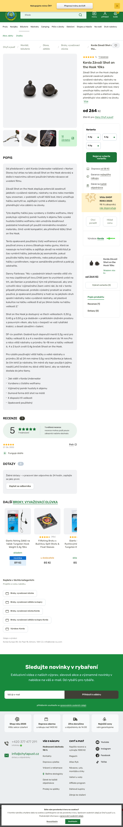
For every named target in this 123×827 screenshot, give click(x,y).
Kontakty (47, 756)
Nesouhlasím (52, 821)
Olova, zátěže (46, 47)
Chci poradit (93, 221)
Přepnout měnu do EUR (74, 6)
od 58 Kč (105, 168)
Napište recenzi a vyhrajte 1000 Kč (77, 748)
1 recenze (103, 57)
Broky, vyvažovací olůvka (70, 47)
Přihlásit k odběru (91, 694)
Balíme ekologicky (54, 774)
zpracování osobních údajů (71, 816)
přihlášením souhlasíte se (61, 705)
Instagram (106, 748)
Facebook (105, 755)
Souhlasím (72, 821)
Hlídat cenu (110, 221)
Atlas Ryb (73, 762)
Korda (100, 238)
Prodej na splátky (51, 789)
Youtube (105, 742)
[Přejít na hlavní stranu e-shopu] (10, 14)
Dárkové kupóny (77, 789)
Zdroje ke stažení (77, 795)
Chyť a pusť (9, 47)
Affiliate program (77, 783)
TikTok (104, 762)
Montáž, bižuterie (25, 47)
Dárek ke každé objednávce (50, 781)
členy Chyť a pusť (104, 117)
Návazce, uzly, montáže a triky (76, 769)
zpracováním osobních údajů (73, 705)
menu (94, 17)
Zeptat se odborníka (20, 486)
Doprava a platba (51, 762)
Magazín (73, 756)
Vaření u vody (75, 777)
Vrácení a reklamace (52, 768)
